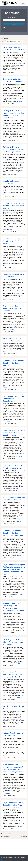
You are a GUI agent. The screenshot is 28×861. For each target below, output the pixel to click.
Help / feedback (22, 857)
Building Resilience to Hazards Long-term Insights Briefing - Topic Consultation (14, 149)
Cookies (10, 857)
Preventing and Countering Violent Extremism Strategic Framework (13, 642)
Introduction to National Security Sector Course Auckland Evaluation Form (13, 533)
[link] (5, 836)
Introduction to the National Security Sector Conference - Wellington (14, 205)
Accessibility (4, 857)
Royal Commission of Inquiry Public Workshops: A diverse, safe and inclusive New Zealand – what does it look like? (14, 569)
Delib (13, 860)
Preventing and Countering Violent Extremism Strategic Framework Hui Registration (13, 674)
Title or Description (9, 17)
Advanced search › (9, 28)
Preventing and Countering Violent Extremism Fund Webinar (13, 308)
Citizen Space (6, 860)
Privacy (15, 857)
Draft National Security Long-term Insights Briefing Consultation (14, 398)
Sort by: (3, 41)
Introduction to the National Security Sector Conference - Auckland (14, 241)
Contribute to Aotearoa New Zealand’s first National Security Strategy (14, 432)
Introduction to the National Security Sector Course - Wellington (13, 363)
